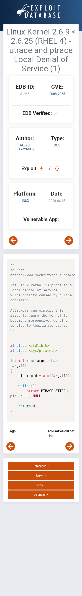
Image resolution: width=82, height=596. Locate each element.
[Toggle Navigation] (11, 11)
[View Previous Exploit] (13, 240)
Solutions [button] (40, 494)
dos (57, 145)
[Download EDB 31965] (42, 168)
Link (50, 436)
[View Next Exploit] (68, 240)
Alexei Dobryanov (24, 147)
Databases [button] (40, 466)
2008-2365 (57, 94)
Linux (25, 201)
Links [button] (40, 475)
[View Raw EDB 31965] (57, 168)
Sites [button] (40, 485)
